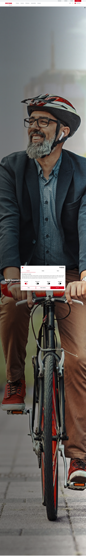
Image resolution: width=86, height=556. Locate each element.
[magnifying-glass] (72, 3)
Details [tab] (43, 270)
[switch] (37, 283)
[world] (70, 3)
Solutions (22, 3)
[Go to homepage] (8, 4)
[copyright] (84, 7)
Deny (29, 287)
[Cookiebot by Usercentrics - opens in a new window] (60, 267)
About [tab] (58, 270)
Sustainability (33, 3)
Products (17, 3)
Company (39, 3)
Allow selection (43, 287)
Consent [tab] (28, 270)
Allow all (57, 287)
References (27, 3)
